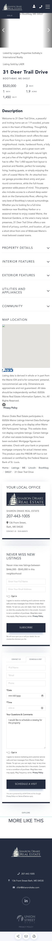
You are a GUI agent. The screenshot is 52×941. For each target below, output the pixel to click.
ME (24, 468)
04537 (8, 472)
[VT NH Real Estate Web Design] (26, 919)
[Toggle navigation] (47, 7)
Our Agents (23, 531)
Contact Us (11, 531)
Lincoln (32, 468)
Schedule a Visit (35, 659)
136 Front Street (27, 881)
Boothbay (44, 468)
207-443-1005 (18, 516)
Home (5, 468)
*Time (9, 703)
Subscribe (26, 628)
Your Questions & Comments (19, 715)
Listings (15, 468)
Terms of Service (23, 796)
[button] (4, 30)
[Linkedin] (26, 901)
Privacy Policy (10, 408)
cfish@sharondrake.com (28, 888)
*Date (9, 690)
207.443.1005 (41, 6)
